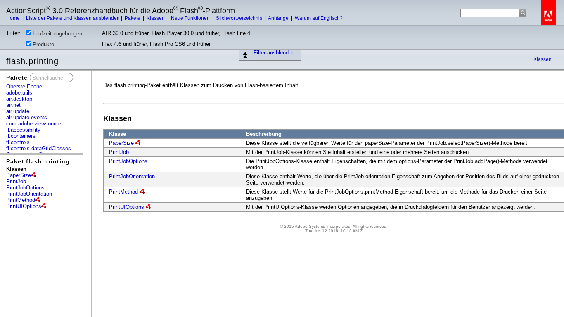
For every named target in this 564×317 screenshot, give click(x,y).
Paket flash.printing (38, 161)
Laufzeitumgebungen (57, 34)
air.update (17, 111)
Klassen (156, 18)
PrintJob (16, 181)
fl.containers (21, 136)
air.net (13, 105)
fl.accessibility (23, 130)
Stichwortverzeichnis (239, 18)
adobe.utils (19, 93)
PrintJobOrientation (29, 194)
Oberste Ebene (24, 86)
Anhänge (279, 18)
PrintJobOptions (25, 188)
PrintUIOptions (23, 206)
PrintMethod (20, 200)
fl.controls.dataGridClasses (38, 148)
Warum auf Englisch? (319, 18)
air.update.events (26, 117)
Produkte (43, 44)
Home (13, 18)
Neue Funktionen (191, 18)
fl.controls (18, 142)
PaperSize (18, 175)
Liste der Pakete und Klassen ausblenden (73, 18)
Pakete (133, 18)
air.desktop (19, 99)
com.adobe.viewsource (33, 124)
